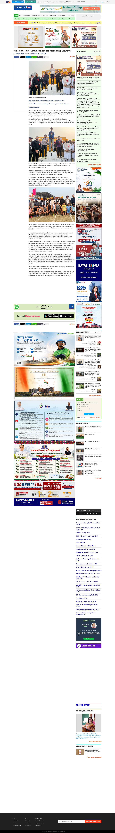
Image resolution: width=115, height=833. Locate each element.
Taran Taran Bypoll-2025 (84, 556)
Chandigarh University (83, 539)
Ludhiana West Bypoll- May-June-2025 (87, 559)
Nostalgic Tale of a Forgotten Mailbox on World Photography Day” (93, 472)
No (91, 408)
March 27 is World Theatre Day (93, 456)
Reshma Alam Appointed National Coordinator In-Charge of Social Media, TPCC (88, 134)
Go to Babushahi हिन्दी (30, 1)
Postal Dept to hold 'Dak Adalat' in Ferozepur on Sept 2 (86, 150)
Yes (80, 408)
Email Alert (17, 18)
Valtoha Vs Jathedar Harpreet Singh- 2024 (88, 591)
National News (38, 818)
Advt (57, 1)
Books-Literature (55, 18)
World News (53, 15)
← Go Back (72, 56)
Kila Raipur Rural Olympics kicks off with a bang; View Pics (43, 50)
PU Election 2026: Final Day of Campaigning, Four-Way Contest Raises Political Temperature (88, 94)
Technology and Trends (67, 18)
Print (46, 57)
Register (107, 1)
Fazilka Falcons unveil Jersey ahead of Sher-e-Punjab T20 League (87, 111)
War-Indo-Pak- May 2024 (84, 567)
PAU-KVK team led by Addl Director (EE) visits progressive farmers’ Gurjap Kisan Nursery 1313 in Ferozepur (88, 145)
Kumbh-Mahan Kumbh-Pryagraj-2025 (88, 570)
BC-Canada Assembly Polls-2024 (87, 595)
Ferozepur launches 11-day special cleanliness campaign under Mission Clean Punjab (87, 122)
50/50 (80, 410)
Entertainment (46, 18)
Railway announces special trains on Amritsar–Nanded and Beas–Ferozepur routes (88, 155)
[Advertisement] (20, 86)
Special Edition (83, 705)
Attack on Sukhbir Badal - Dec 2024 (88, 574)
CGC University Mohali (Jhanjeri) (87, 536)
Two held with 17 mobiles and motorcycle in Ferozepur (88, 139)
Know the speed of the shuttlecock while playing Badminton (91, 465)
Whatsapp (34, 57)
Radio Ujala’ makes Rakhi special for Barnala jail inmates (87, 160)
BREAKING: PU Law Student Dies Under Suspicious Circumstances (87, 88)
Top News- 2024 (81, 598)
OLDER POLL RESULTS (95, 417)
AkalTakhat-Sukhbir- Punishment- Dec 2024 (87, 577)
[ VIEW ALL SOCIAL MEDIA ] (94, 757)
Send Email (40, 57)
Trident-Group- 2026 (83, 533)
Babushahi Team (46, 1)
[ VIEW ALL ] (98, 478)
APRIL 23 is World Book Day (92, 449)
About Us (16, 820)
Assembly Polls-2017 (64, 1)
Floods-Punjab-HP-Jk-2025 (85, 549)
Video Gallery (70, 15)
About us (39, 1)
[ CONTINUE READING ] (95, 741)
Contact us (72, 1)
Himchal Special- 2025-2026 (85, 546)
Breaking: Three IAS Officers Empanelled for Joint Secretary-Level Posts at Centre (88, 78)
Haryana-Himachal (36, 15)
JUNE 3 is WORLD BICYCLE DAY (93, 426)
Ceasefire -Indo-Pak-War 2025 (86, 564)
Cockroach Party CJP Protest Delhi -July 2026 (88, 528)
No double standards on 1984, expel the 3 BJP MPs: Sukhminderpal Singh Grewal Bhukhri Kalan (88, 116)
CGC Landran (80, 542)
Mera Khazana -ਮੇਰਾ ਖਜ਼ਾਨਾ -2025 (87, 552)
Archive (53, 1)
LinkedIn (28, 57)
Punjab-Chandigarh (24, 15)
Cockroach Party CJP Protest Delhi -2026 (88, 523)
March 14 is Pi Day (90, 434)
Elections (27, 820)
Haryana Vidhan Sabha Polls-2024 (87, 610)
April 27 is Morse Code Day (92, 441)
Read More (89, 639)
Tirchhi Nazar (26, 18)
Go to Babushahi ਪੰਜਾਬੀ (17, 1)
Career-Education (36, 18)
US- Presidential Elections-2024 (87, 582)
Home (16, 15)
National (45, 15)
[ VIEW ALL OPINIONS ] (95, 395)
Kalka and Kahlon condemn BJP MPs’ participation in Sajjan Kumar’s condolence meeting (38, 23)
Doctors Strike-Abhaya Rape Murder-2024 (86, 613)
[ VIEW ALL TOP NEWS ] (94, 165)
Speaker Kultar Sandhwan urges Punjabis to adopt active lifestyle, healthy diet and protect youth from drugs (88, 128)
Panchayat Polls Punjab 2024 (86, 601)
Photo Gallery (61, 15)
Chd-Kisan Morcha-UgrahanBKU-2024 (87, 605)
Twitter (22, 57)
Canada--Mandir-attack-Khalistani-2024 (88, 586)
